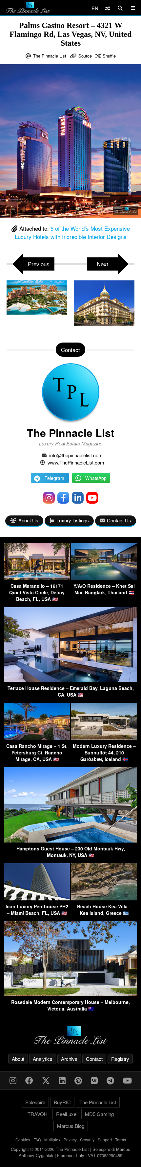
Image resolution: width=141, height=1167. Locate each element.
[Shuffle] (107, 8)
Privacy (70, 1139)
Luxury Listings (72, 520)
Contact (94, 1058)
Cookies (22, 1139)
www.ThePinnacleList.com (76, 462)
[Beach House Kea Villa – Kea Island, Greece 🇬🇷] (104, 898)
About (18, 1058)
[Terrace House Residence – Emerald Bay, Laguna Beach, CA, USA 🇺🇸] (70, 680)
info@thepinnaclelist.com (76, 455)
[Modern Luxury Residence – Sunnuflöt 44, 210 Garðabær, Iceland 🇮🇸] (104, 737)
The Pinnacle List (49, 56)
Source (85, 56)
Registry (120, 1058)
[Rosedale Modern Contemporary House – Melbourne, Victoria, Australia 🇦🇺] (70, 993)
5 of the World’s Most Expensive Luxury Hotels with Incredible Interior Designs (72, 232)
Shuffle (109, 56)
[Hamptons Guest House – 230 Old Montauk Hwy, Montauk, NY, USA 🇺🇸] (70, 840)
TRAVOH (38, 1113)
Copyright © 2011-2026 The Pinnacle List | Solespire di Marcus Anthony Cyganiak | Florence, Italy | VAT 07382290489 (70, 1152)
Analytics (42, 1058)
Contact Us (119, 520)
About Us (28, 520)
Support (105, 1139)
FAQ (37, 1139)
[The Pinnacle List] (70, 1035)
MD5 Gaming (99, 1113)
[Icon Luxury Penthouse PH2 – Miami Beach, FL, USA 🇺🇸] (37, 898)
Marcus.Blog (70, 1125)
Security (87, 1139)
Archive (69, 1058)
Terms (120, 1139)
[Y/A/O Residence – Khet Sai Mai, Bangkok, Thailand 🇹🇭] (104, 577)
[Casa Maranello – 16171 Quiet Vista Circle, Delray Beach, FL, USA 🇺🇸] (37, 577)
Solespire (35, 1102)
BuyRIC (62, 1102)
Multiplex (52, 1139)
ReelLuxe (66, 1113)
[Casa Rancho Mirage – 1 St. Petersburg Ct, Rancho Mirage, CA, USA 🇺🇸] (37, 737)
